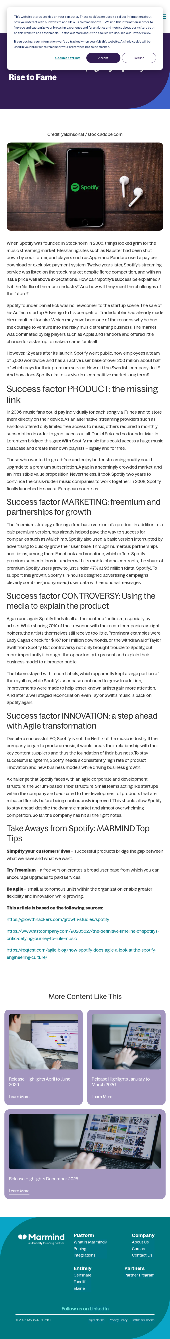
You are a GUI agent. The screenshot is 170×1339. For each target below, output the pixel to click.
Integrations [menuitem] (84, 1255)
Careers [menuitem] (139, 1248)
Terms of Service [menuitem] (143, 1320)
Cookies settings (67, 58)
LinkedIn (99, 1309)
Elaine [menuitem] (79, 1288)
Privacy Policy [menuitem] (118, 1320)
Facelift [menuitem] (80, 1281)
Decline (139, 58)
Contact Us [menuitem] (142, 1255)
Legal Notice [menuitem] (96, 1320)
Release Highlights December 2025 (43, 1178)
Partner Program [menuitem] (139, 1275)
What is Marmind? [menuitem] (90, 1242)
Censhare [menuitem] (82, 1275)
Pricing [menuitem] (80, 1248)
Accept (103, 58)
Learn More (19, 1096)
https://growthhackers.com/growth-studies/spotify (58, 919)
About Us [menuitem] (140, 1242)
